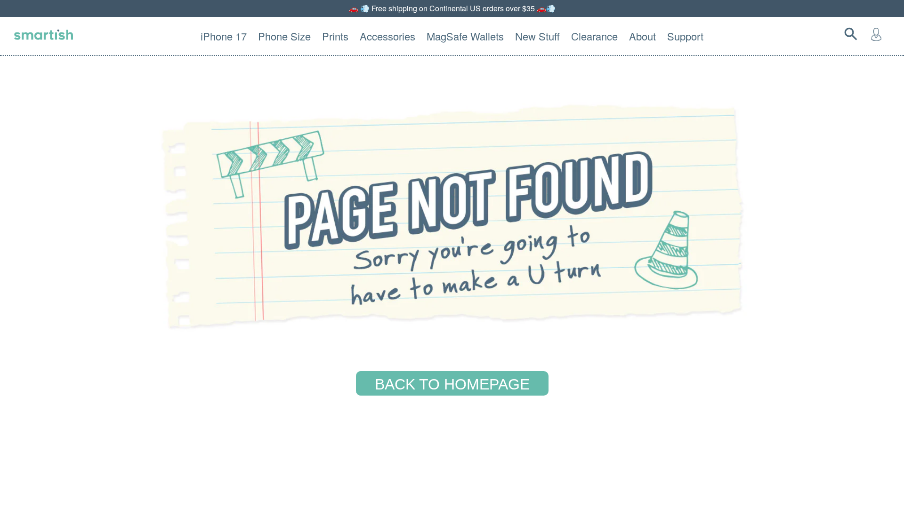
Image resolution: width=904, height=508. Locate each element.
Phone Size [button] (284, 36)
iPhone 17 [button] (224, 36)
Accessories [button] (387, 36)
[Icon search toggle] (853, 34)
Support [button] (685, 36)
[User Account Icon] (878, 34)
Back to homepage (452, 384)
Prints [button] (335, 36)
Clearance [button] (594, 36)
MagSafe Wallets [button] (465, 36)
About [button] (642, 36)
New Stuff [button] (537, 36)
